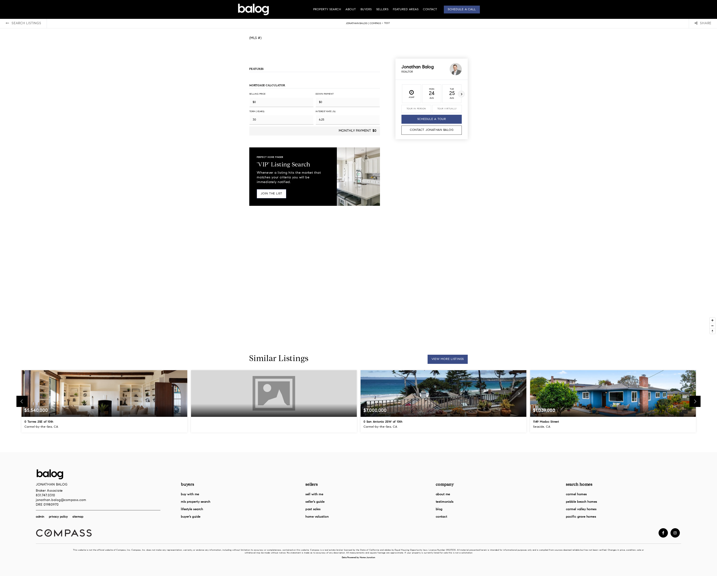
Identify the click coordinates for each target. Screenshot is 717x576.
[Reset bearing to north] (712, 331)
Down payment (325, 94)
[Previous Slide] (22, 401)
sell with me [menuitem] (314, 494)
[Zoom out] (712, 325)
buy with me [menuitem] (190, 494)
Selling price (257, 94)
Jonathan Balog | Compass (363, 23)
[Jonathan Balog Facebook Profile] (663, 533)
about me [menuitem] (443, 494)
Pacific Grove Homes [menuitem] (581, 516)
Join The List (271, 193)
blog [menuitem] (439, 509)
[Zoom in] (712, 320)
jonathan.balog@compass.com (61, 500)
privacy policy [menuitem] (58, 516)
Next (461, 94)
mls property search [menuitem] (195, 501)
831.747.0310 (45, 495)
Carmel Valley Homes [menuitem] (581, 509)
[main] (358, 226)
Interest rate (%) (326, 111)
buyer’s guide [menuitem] (191, 516)
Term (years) (256, 111)
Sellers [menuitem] (382, 9)
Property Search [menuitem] (327, 9)
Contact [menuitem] (430, 9)
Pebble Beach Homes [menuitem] (581, 501)
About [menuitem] (350, 9)
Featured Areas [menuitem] (405, 9)
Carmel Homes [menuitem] (576, 494)
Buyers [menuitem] (366, 9)
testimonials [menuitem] (445, 501)
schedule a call (462, 9)
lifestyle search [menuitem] (192, 509)
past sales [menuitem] (312, 509)
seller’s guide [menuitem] (315, 501)
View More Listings (448, 359)
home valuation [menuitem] (317, 516)
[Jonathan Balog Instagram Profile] (675, 533)
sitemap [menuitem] (77, 516)
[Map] (358, 280)
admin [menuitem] (40, 516)
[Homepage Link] (253, 9)
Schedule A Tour (431, 119)
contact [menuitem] (441, 516)
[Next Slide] (695, 401)
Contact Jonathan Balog (432, 130)
